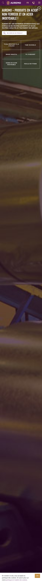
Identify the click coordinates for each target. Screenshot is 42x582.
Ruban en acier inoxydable (11, 63)
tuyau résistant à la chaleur (11, 45)
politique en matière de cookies (16, 580)
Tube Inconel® (30, 45)
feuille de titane (30, 64)
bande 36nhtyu (11, 54)
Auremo (14, 3)
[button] (39, 8)
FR (28, 2)
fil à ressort (30, 54)
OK (37, 576)
